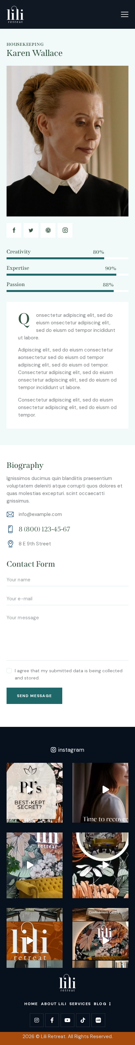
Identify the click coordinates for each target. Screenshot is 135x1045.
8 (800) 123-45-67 (44, 529)
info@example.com (40, 514)
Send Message (34, 695)
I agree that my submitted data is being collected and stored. (69, 674)
